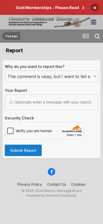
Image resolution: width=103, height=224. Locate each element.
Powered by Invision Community (51, 195)
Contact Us (56, 184)
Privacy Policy (29, 184)
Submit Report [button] (23, 150)
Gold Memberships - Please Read (47, 7)
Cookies (78, 184)
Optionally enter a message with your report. (52, 102)
